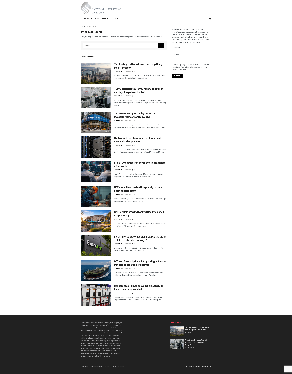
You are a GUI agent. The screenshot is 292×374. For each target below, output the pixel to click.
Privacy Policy (206, 366)
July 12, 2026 (126, 293)
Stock (115, 19)
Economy (85, 19)
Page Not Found (91, 26)
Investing (106, 19)
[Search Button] (161, 45)
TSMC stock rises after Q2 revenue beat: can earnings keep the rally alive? (196, 342)
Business (95, 19)
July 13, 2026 (126, 71)
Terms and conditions (193, 366)
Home (83, 26)
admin (118, 71)
